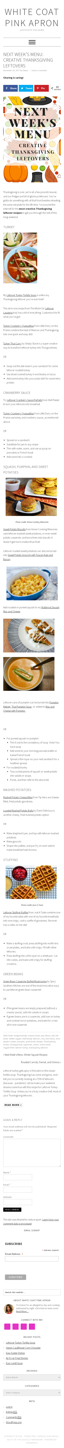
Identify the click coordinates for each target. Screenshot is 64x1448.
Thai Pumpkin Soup (22, 706)
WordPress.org (14, 1422)
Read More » (13, 1105)
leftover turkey (21, 1048)
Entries (11, 1412)
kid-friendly (27, 1039)
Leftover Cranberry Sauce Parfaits (24, 400)
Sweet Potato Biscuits (14, 529)
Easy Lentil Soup (14, 1363)
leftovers (36, 1039)
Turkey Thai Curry (12, 343)
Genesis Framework (32, 1439)
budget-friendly (20, 1036)
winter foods (45, 1045)
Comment (8, 1136)
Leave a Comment (39, 70)
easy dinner (46, 1036)
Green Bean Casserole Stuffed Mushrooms (25, 981)
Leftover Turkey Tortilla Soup (22, 295)
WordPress (32, 1443)
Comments (13, 1417)
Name (7, 1172)
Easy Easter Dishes (15, 1353)
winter (36, 1045)
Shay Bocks (53, 1436)
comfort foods (34, 1036)
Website (7, 1197)
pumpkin (21, 1042)
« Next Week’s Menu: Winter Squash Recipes (25, 1054)
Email (7, 1184)
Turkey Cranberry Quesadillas (18, 325)
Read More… (22, 1311)
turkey (6, 1045)
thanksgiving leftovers (38, 1048)
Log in (9, 1406)
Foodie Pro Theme (33, 1436)
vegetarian (27, 1045)
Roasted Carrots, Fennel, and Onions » (41, 1062)
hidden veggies (15, 1039)
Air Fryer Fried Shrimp (17, 1358)
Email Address (14, 1254)
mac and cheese (48, 1039)
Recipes (40, 1042)
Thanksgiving (49, 1042)
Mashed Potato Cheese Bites (17, 797)
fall (53, 1036)
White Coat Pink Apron (32, 17)
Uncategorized (16, 1045)
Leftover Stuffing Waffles (15, 912)
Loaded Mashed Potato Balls (18, 810)
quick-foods (30, 1042)
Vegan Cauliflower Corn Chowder (23, 1347)
